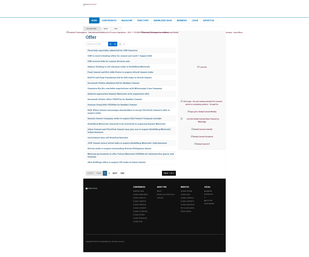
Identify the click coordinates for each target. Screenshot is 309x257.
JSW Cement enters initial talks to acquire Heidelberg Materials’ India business (127, 143)
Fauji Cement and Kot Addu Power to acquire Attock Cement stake (120, 72)
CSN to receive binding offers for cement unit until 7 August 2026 (120, 56)
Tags (116, 29)
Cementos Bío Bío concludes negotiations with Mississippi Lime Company (125, 88)
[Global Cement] (89, 4)
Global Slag (137, 221)
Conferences (109, 20)
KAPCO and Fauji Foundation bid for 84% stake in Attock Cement (120, 77)
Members (182, 20)
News (94, 20)
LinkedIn (209, 191)
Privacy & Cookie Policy (166, 194)
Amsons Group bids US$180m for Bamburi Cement (112, 104)
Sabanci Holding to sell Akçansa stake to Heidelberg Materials (119, 66)
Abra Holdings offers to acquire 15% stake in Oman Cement (117, 162)
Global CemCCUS (139, 198)
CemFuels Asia (138, 191)
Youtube (209, 200)
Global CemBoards (140, 194)
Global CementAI (139, 201)
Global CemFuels (139, 205)
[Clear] (115, 44)
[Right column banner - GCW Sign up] (202, 111)
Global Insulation (140, 218)
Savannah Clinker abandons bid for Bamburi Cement (113, 83)
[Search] (110, 44)
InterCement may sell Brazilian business (108, 137)
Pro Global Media (187, 208)
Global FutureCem (140, 211)
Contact (160, 198)
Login (195, 20)
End (122, 173)
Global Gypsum (139, 215)
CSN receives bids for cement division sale (109, 61)
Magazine (127, 20)
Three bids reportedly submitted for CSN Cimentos (112, 50)
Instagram (210, 204)
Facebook (209, 194)
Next (115, 173)
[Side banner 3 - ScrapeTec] (202, 103)
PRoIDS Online (186, 211)
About (159, 191)
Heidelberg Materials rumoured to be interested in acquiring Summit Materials (126, 124)
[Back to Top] (2, 254)
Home (86, 20)
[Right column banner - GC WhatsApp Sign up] (202, 120)
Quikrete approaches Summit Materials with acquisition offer (118, 94)
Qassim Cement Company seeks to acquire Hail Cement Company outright (125, 118)
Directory (143, 20)
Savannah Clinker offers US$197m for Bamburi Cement (115, 99)
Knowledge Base (163, 20)
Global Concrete (139, 208)
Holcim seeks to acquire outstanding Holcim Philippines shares (119, 148)
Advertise (208, 20)
